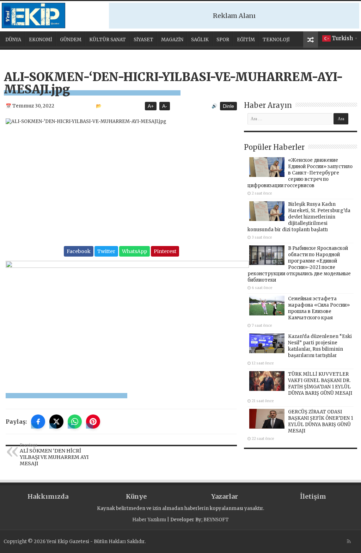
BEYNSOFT (216, 520)
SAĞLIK (200, 40)
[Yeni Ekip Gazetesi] (33, 15)
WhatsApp (134, 251)
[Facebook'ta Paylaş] (38, 421)
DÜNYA (13, 40)
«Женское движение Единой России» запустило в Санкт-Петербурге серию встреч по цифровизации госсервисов (300, 173)
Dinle (228, 106)
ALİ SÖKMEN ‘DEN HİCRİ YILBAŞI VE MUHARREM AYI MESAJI (54, 455)
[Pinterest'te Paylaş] (93, 421)
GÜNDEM (70, 40)
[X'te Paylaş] (56, 421)
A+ (151, 106)
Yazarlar (224, 496)
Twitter (106, 251)
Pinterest (165, 251)
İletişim (313, 496)
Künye (136, 496)
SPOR (222, 40)
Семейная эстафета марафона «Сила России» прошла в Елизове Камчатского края (319, 308)
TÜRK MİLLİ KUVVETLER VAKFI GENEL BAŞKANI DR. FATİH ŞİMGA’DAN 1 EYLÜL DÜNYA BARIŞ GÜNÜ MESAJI (320, 383)
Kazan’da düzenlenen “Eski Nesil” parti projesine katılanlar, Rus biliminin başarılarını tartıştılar (320, 345)
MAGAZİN (172, 40)
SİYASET (143, 40)
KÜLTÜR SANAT (107, 40)
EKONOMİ (40, 40)
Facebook (79, 251)
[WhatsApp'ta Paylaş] (75, 421)
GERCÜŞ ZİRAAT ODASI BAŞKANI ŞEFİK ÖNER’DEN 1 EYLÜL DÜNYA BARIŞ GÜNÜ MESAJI (320, 421)
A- (164, 106)
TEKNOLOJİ (276, 40)
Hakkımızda (47, 496)
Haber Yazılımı (149, 520)
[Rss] (348, 541)
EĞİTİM (246, 40)
